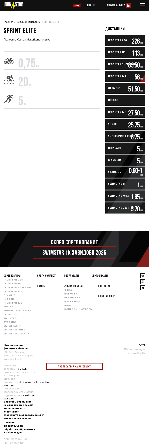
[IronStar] (13, 6)
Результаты (71, 275)
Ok (97, 366)
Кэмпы (41, 285)
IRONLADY (10, 315)
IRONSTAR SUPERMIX (18, 288)
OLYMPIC (9, 295)
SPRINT (9, 307)
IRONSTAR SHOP (106, 295)
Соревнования (12, 275)
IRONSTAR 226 (13, 280)
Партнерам (72, 302)
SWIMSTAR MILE (14, 330)
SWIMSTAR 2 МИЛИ (16, 334)
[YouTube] (142, 281)
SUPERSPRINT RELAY (17, 311)
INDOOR (9, 299)
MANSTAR (10, 318)
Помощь (22, 368)
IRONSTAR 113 (13, 284)
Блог (67, 305)
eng (89, 5)
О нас (68, 290)
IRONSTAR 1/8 (13, 303)
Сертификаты (100, 275)
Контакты (104, 285)
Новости (70, 294)
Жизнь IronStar (73, 285)
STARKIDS (10, 322)
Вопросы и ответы (78, 309)
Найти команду (46, 275)
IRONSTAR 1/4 (13, 291)
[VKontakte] (142, 275)
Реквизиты (72, 298)
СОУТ (142, 345)
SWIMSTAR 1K (13, 326)
